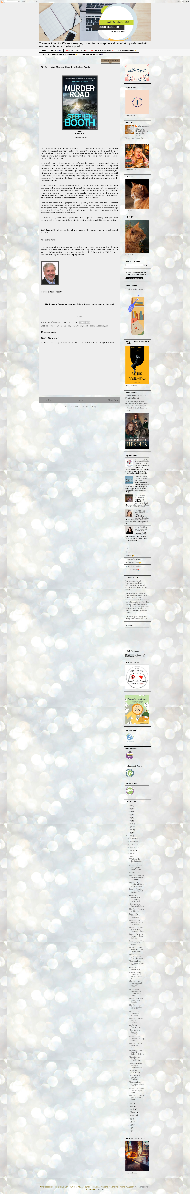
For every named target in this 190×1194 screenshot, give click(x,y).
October (133, 844)
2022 (129, 818)
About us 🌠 (56, 51)
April (132, 1106)
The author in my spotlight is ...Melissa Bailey (141, 512)
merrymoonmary (142, 1187)
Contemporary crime (67, 326)
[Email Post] (76, 322)
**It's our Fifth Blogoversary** (140, 496)
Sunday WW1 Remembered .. (135, 1026)
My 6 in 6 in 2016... (135, 872)
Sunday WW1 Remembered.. (135, 1071)
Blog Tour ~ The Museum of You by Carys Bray (136, 922)
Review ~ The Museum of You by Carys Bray (136, 916)
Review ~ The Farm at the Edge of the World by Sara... (136, 868)
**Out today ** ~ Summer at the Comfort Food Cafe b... (135, 992)
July (131, 853)
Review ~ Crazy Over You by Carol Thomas (136, 943)
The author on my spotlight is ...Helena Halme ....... (136, 1066)
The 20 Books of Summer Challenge (136, 905)
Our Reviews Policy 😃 (133, 563)
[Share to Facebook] (86, 322)
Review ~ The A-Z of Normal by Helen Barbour (136, 936)
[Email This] (80, 322)
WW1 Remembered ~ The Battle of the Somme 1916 (136, 861)
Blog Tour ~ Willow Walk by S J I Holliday (136, 1020)
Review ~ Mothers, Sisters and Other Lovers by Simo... (136, 949)
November (133, 841)
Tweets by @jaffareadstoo (134, 289)
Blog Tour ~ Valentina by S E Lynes (136, 910)
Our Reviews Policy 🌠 (127, 51)
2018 (129, 830)
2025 (129, 809)
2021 (129, 821)
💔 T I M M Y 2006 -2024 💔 (102, 51)
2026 (129, 806)
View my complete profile (134, 138)
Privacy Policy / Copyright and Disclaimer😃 (59, 54)
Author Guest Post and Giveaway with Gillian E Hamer (141, 529)
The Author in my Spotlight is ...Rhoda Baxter (135, 1059)
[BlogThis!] (82, 322)
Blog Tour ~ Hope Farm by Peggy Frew (135, 1045)
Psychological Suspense (93, 326)
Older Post (112, 400)
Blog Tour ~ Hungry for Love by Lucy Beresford (136, 1007)
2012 (129, 1128)
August (132, 850)
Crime (79, 326)
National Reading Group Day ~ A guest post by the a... (136, 975)
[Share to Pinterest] (89, 322)
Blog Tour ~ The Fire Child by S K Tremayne (136, 1014)
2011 (129, 1131)
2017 (129, 833)
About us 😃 (129, 556)
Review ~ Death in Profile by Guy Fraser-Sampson (136, 956)
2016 (129, 836)
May (131, 1103)
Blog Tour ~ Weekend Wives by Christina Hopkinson (136, 877)
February (133, 1112)
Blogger (100, 1189)
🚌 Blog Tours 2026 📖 (133, 566)
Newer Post (47, 400)
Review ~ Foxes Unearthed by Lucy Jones (136, 1039)
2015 (129, 1119)
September (134, 847)
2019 (129, 827)
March (132, 1109)
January (132, 1115)
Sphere (108, 326)
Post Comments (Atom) (85, 407)
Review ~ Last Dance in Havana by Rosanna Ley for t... (136, 929)
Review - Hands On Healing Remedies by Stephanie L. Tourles (142, 462)
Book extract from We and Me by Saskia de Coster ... (136, 1052)
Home (43, 51)
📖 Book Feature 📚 (132, 570)
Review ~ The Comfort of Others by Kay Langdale (136, 884)
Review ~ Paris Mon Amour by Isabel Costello (136, 1000)
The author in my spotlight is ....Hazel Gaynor (136, 1084)
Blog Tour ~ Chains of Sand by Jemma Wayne (136, 1097)
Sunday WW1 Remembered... (135, 969)
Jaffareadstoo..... (143, 126)
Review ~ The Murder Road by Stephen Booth (136, 1091)
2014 (129, 1122)
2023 (129, 815)
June (131, 856)
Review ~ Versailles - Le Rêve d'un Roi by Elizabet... (136, 891)
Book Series (52, 326)
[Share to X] (84, 322)
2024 (129, 812)
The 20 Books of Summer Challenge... (134, 1032)
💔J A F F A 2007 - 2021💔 (76, 51)
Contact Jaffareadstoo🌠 (92, 54)
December (133, 838)
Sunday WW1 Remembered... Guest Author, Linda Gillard (135, 898)
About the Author (49, 240)
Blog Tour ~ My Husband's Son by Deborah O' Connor (136, 984)
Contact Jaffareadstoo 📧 (134, 559)
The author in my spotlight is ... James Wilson (136, 963)
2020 (130, 824)
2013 (129, 1125)
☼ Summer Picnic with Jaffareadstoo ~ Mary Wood (141, 478)
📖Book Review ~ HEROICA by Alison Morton (136, 396)
